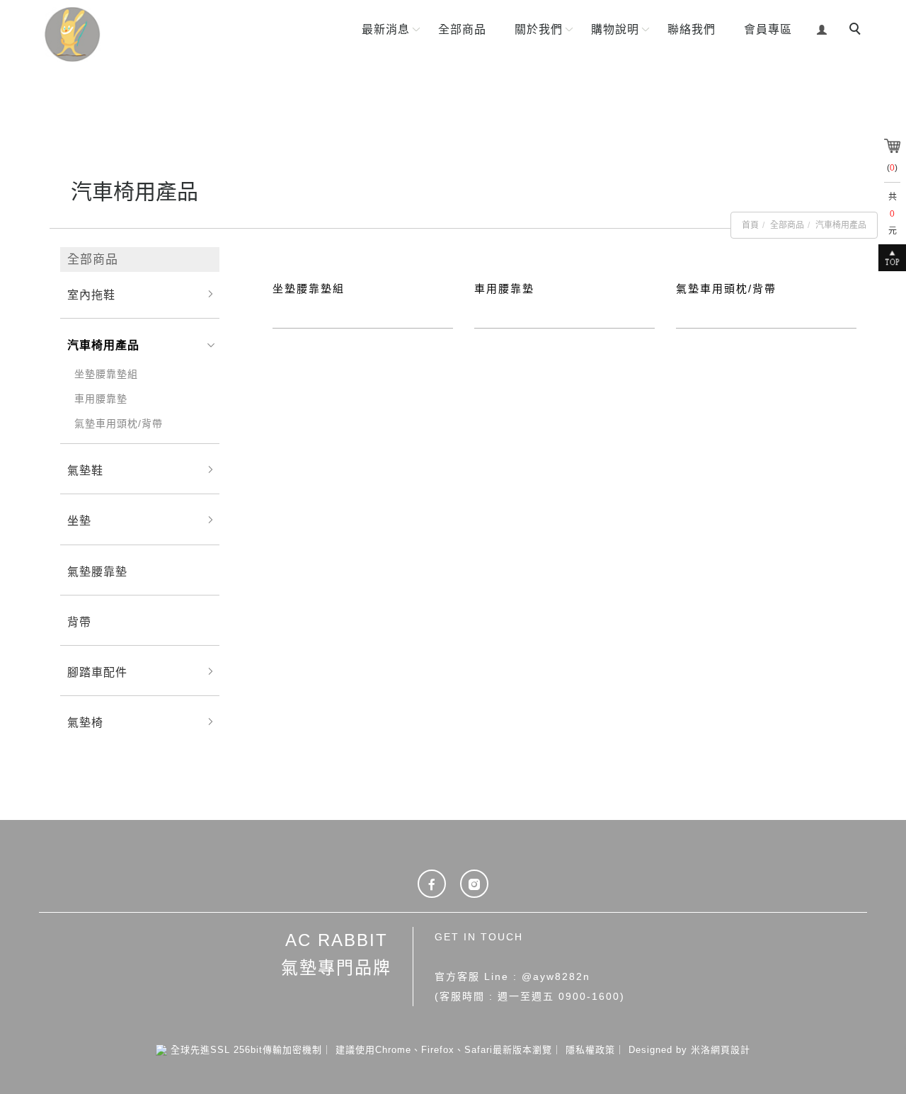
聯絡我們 (691, 29)
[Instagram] (474, 884)
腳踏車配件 (97, 672)
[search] (857, 30)
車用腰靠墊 (100, 398)
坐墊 (79, 521)
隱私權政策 (590, 1049)
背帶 (79, 622)
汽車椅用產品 (840, 225)
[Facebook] (432, 884)
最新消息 (386, 29)
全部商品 (462, 29)
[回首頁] (121, 34)
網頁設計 (730, 1049)
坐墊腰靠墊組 (106, 374)
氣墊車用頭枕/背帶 (118, 423)
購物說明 (615, 29)
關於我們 (539, 29)
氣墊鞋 (85, 471)
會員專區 (768, 29)
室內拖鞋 (91, 295)
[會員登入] (822, 28)
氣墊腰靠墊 (97, 572)
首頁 (750, 225)
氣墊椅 (85, 723)
